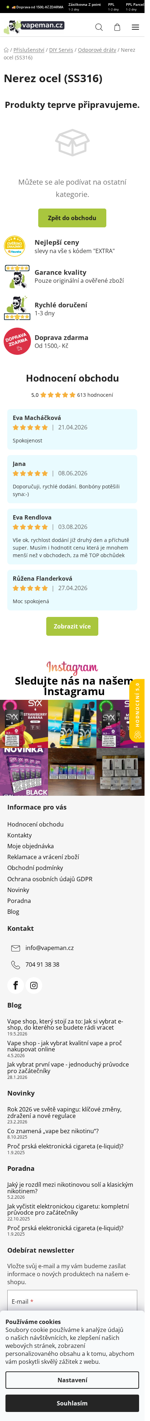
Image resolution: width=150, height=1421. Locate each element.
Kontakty (19, 835)
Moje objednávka (30, 846)
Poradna (19, 901)
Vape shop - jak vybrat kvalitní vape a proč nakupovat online (64, 1046)
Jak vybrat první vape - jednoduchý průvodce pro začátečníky (68, 1067)
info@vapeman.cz (49, 948)
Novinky (18, 890)
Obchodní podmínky (35, 868)
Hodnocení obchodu (72, 377)
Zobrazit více (72, 626)
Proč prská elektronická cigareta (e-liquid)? (65, 1146)
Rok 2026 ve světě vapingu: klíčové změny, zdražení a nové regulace (64, 1112)
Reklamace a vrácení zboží (43, 857)
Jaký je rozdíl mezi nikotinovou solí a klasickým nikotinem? (70, 1188)
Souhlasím (72, 1403)
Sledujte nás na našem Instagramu (74, 686)
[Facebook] (15, 985)
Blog (13, 912)
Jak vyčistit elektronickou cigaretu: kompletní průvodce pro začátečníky (68, 1209)
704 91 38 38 (42, 964)
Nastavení (72, 1380)
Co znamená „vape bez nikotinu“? (53, 1131)
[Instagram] (33, 985)
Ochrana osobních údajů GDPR (49, 879)
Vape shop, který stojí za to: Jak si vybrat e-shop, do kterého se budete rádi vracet (65, 1024)
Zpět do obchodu (72, 218)
